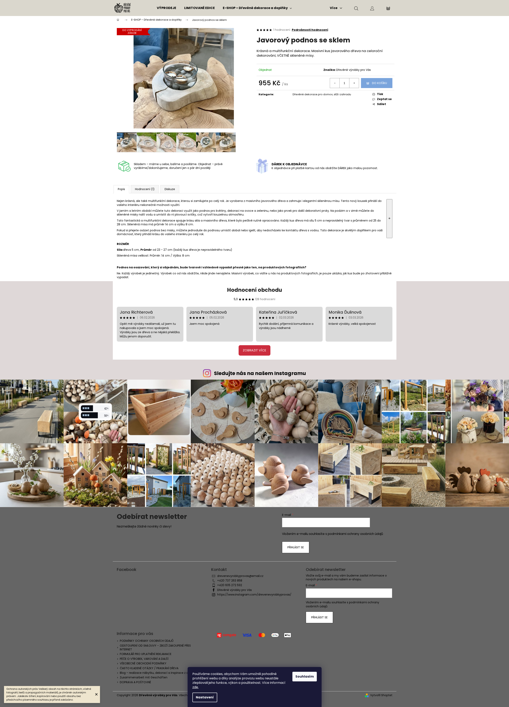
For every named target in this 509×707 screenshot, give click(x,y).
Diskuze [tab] (170, 189)
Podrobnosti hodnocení (310, 30)
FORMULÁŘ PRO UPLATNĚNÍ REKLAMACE (145, 654)
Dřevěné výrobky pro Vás (353, 70)
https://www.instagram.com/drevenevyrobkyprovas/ (254, 595)
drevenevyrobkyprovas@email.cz (240, 576)
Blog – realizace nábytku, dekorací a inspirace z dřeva (157, 673)
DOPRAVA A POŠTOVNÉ (135, 682)
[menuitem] (166, 8)
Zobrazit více (254, 350)
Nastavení (205, 697)
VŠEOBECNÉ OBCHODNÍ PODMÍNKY (143, 663)
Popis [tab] (121, 189)
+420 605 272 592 (229, 585)
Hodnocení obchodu (254, 290)
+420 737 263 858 (229, 581)
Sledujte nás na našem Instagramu (260, 373)
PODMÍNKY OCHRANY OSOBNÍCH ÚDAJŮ (146, 641)
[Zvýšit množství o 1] (354, 83)
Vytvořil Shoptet (381, 695)
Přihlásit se (295, 547)
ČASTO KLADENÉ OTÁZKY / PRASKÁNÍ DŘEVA (149, 668)
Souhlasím (304, 676)
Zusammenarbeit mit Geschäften (143, 677)
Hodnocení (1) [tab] (145, 189)
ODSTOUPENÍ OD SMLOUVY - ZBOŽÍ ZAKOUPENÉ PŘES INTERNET (155, 647)
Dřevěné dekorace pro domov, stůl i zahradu (322, 94)
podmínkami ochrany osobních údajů (355, 534)
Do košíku (379, 83)
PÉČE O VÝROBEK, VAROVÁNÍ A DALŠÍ (144, 659)
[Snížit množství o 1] (335, 83)
